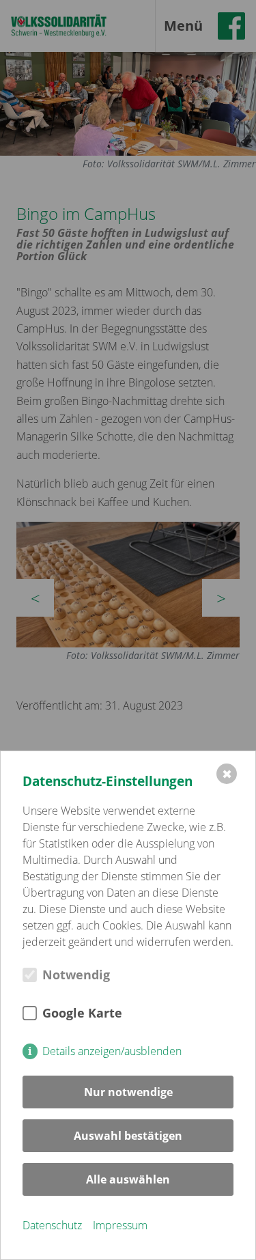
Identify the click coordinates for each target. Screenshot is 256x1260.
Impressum (120, 1225)
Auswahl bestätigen (128, 1135)
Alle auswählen (128, 1179)
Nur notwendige (128, 1092)
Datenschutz (52, 1225)
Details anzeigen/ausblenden (112, 1051)
